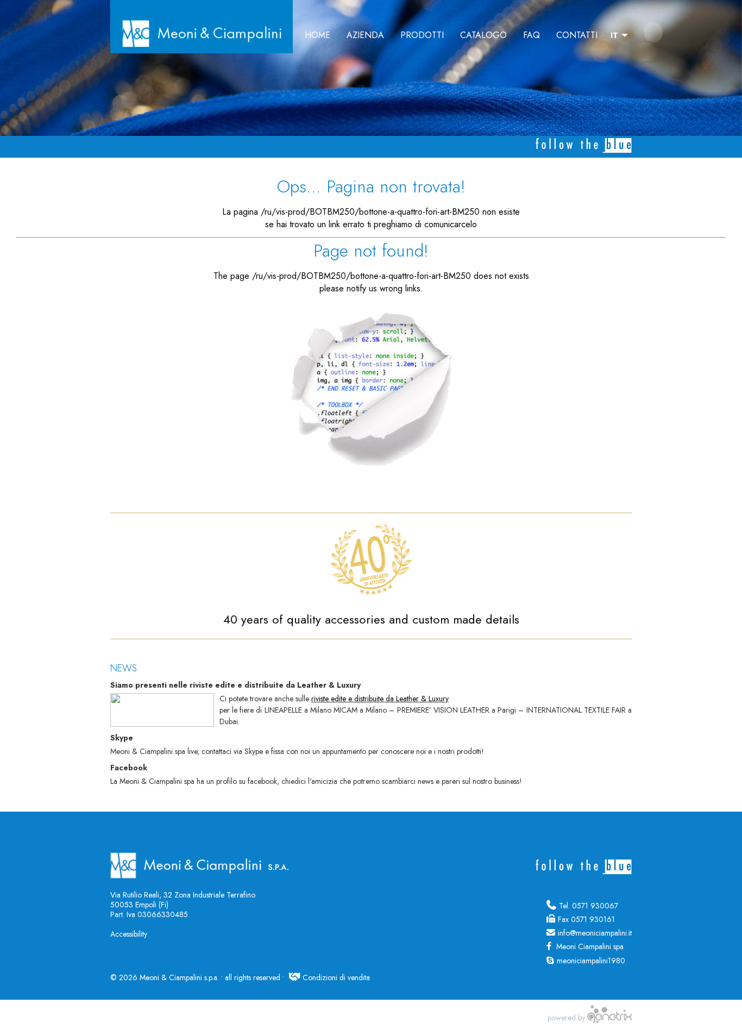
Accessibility (128, 934)
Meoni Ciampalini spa (589, 946)
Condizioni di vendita (336, 977)
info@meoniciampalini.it (595, 932)
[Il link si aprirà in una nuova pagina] (609, 1017)
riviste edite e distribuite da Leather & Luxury (380, 698)
